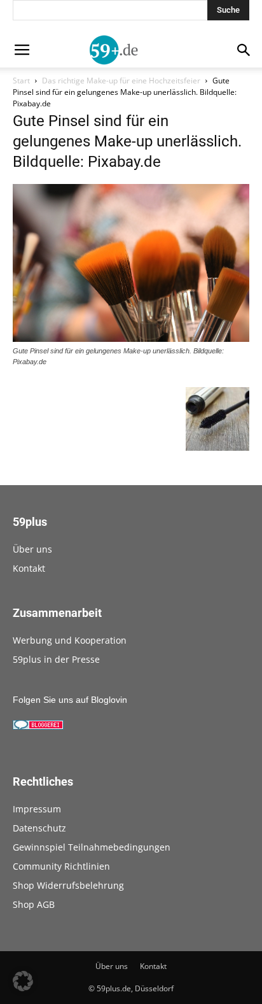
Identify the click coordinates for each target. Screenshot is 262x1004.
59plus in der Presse (56, 659)
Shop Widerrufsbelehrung (68, 885)
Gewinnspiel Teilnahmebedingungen (91, 847)
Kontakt (29, 568)
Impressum (37, 809)
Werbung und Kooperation (70, 640)
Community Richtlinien (61, 866)
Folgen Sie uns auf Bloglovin (70, 700)
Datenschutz (39, 828)
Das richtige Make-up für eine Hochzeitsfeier (121, 80)
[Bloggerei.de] (38, 726)
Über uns (32, 549)
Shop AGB (34, 904)
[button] (23, 981)
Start (21, 80)
